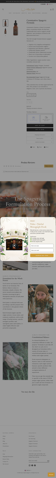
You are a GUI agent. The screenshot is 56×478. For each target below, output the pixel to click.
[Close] (54, 218)
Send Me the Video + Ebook (42, 255)
